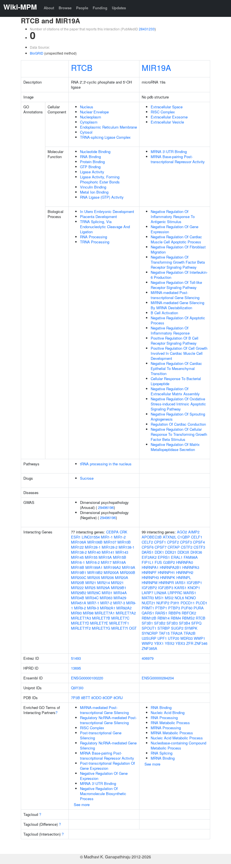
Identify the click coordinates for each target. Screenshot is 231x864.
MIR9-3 (93, 608)
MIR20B (77, 582)
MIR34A (120, 592)
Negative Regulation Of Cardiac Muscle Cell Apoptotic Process (176, 239)
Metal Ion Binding (94, 192)
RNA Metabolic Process (170, 722)
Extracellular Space (167, 106)
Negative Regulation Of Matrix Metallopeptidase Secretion (175, 447)
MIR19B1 (78, 572)
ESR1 (76, 537)
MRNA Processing (166, 727)
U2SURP (149, 638)
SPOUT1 (149, 628)
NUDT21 (148, 602)
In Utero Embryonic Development (107, 211)
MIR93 (76, 613)
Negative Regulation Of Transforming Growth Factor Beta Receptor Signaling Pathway (178, 262)
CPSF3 (186, 542)
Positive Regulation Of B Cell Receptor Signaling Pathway (174, 340)
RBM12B (149, 618)
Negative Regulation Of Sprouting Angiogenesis (178, 416)
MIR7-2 (106, 602)
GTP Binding (90, 166)
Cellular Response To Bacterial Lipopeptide (176, 381)
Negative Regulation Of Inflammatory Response (170, 330)
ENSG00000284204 (158, 678)
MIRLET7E (99, 623)
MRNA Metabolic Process (172, 732)
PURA (199, 608)
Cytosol (86, 132)
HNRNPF (149, 572)
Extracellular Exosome (169, 117)
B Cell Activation (164, 312)
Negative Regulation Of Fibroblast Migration (178, 249)
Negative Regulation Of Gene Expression (174, 229)
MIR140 (94, 552)
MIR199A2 (112, 567)
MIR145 (77, 557)
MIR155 (91, 557)
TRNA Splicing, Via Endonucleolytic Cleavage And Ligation (105, 226)
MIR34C (92, 597)
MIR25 (90, 587)
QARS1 (148, 613)
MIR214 (103, 582)
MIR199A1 (94, 567)
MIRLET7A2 (126, 613)
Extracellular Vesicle (167, 122)
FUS (158, 562)
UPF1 (162, 638)
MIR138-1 (126, 547)
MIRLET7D (80, 623)
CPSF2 (173, 542)
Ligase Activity (92, 171)
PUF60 (186, 608)
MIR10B (124, 542)
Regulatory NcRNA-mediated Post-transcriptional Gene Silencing (108, 720)
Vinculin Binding (93, 187)
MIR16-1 (78, 562)
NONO (190, 597)
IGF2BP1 (194, 582)
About (49, 7)
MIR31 (107, 592)
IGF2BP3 (165, 587)
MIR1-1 (107, 537)
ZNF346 (200, 643)
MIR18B (77, 567)
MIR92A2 (124, 608)
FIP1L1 (148, 562)
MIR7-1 (93, 602)
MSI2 (169, 597)
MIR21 (90, 582)
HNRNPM (149, 582)
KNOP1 (194, 587)
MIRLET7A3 (81, 618)
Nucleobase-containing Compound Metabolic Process (178, 745)
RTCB (81, 67)
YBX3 (180, 643)
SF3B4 (184, 623)
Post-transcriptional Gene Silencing (100, 735)
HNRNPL (183, 577)
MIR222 (77, 587)
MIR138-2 (79, 552)
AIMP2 (193, 532)
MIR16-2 (93, 562)
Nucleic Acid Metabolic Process (177, 737)
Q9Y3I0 (77, 687)
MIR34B (77, 597)
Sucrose (87, 478)
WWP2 (147, 643)
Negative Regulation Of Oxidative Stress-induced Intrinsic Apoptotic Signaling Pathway (178, 404)
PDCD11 (188, 602)
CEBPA (112, 532)
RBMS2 (188, 618)
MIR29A (103, 587)
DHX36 (196, 552)
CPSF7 (160, 547)
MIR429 (120, 597)
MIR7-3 (119, 602)
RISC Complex (163, 112)
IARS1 (180, 582)
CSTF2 (186, 547)
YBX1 (159, 643)
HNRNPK (167, 577)
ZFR (189, 643)
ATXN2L (169, 537)
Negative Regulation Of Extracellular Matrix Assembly (175, 391)
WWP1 (199, 638)
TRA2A (177, 633)
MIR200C (78, 577)
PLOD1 (201, 602)
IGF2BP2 (149, 587)
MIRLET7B (101, 618)
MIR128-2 (109, 547)
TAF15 (164, 633)
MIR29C (94, 592)
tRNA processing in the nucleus (106, 463)
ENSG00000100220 (87, 678)
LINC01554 (91, 537)
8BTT (85, 697)
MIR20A (121, 577)
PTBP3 (174, 608)
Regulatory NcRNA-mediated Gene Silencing (108, 745)
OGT (133, 628)
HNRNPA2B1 (170, 567)
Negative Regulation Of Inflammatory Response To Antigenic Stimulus (173, 216)
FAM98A (191, 557)
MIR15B (119, 557)
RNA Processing (93, 236)
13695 (76, 668)
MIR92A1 (107, 608)
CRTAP (174, 547)
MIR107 (110, 542)
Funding (100, 7)
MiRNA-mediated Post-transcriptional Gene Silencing (175, 295)
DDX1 (159, 552)
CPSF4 (199, 542)
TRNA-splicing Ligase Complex (105, 137)
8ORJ (118, 697)
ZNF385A (149, 648)
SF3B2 (159, 623)
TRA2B (190, 633)
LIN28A (160, 592)
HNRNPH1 (166, 572)
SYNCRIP (150, 633)
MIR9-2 (80, 608)
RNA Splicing (161, 753)
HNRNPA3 (190, 567)
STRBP (163, 628)
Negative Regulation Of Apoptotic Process (178, 320)
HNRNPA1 (150, 567)
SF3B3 (172, 623)
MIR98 (88, 613)
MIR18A (119, 562)
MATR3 (148, 597)
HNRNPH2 (184, 572)
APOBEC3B (152, 537)
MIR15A (105, 557)
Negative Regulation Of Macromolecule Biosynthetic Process (103, 793)
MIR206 (107, 577)
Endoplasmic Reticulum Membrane (108, 127)
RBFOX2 (189, 613)
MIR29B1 (118, 587)
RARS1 (161, 613)
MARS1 (189, 592)
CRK (123, 532)
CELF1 (196, 537)
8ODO (96, 697)
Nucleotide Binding (95, 151)
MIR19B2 (95, 572)
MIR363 (106, 597)
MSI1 (159, 597)
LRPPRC (175, 592)
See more (82, 804)
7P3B (75, 697)
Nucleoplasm (90, 117)
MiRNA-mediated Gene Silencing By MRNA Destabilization (177, 305)
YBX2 (169, 643)
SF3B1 (147, 623)
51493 (76, 658)
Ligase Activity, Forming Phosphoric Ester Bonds (100, 179)
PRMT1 (148, 608)
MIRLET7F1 (119, 623)
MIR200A (111, 572)
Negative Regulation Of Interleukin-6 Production (179, 275)
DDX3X (183, 552)
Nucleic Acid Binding (168, 712)
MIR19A (156, 67)
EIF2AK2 (149, 557)
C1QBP (183, 537)
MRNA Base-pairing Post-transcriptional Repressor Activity (178, 159)
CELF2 (147, 542)
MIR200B (127, 572)
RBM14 (163, 618)
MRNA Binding (163, 758)
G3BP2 (169, 562)
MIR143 (121, 552)
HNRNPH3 (150, 577)
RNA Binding (90, 156)
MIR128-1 (93, 547)
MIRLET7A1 (105, 613)
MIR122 (77, 547)
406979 (148, 658)
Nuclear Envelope (94, 112)
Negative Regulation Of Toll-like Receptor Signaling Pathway (176, 285)
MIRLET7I (119, 628)
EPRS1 (164, 557)
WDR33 (186, 638)
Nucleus (86, 106)
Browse (65, 7)
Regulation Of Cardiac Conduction (178, 424)
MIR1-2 (120, 537)
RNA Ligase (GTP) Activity (102, 197)
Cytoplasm (88, 122)
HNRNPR (166, 582)
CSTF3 (199, 547)
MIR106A (78, 542)
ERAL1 (177, 557)
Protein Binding (92, 161)
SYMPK (191, 628)
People (82, 7)
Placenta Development (98, 216)
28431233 (147, 28)
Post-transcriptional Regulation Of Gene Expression (107, 765)
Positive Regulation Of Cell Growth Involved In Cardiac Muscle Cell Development (179, 353)
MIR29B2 (78, 592)
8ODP (107, 697)
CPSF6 (148, 547)
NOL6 (179, 597)
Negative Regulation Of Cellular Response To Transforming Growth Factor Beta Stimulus (179, 434)
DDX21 (170, 552)
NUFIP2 (162, 602)
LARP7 (147, 592)
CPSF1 (160, 542)
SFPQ (196, 623)
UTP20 (173, 638)
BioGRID (36, 53)
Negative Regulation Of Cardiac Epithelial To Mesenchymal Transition (176, 368)
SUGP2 (177, 628)
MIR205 (93, 577)
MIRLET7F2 (81, 628)
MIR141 (108, 552)
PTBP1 (161, 608)
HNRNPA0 (184, 562)
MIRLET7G (101, 628)
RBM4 (176, 618)
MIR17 (106, 562)
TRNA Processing (94, 241)
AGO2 (182, 532)
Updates (119, 7)
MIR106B (95, 542)
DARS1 (148, 552)
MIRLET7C (120, 618)
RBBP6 (174, 613)
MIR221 (117, 582)
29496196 (106, 507)
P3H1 (174, 602)
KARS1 (180, 587)
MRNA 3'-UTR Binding (169, 151)
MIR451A (78, 602)
